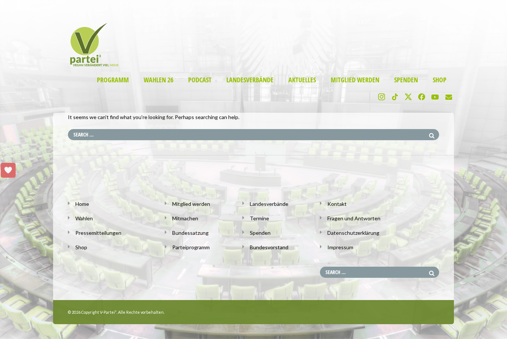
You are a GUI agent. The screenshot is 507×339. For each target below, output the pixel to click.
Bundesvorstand (269, 247)
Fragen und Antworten (353, 218)
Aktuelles (302, 80)
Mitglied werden (355, 80)
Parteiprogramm (191, 247)
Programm (113, 80)
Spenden (406, 80)
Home (82, 204)
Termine (259, 218)
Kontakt (337, 204)
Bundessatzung (190, 233)
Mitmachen (185, 218)
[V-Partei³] (91, 65)
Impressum (340, 247)
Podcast (200, 80)
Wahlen (84, 218)
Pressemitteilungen (98, 233)
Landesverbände (250, 80)
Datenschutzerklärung (353, 233)
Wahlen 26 (158, 80)
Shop (440, 80)
